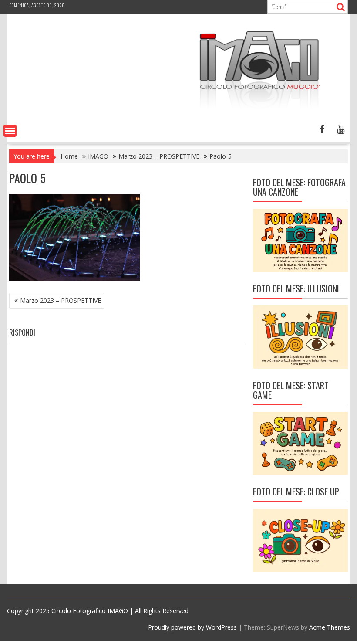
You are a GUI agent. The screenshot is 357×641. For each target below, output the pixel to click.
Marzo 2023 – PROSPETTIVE (60, 300)
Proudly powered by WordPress (192, 627)
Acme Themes (329, 627)
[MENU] (10, 131)
